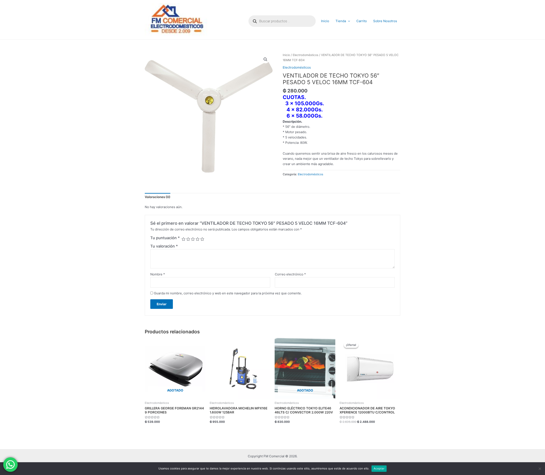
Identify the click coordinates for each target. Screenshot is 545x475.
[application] (348, 21)
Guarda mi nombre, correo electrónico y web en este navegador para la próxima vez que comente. (228, 293)
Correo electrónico (290, 274)
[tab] (157, 197)
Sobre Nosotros (385, 21)
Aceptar (379, 468)
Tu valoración (164, 246)
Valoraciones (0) (157, 197)
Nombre (157, 274)
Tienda (341, 21)
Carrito (361, 21)
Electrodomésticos (305, 55)
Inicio (325, 21)
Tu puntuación (165, 238)
